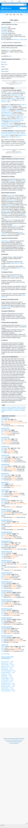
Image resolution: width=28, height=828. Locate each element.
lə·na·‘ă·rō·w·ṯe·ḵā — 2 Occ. (8, 671)
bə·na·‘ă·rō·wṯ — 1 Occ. (7, 661)
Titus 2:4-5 (23, 325)
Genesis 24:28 (5, 437)
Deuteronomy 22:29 (10, 115)
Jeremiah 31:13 (5, 306)
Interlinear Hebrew (16, 407)
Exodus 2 (19, 268)
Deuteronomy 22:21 (6, 560)
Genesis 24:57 (5, 455)
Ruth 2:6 (23, 125)
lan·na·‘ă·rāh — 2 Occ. (7, 669)
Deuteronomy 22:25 (6, 590)
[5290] (1, 370)
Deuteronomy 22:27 (6, 618)
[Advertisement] (14, 719)
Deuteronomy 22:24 (6, 582)
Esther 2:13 (23, 117)
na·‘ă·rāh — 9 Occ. (6, 674)
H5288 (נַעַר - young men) (19, 39)
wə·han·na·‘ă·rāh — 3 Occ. (8, 684)
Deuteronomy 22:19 (15, 95)
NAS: (2, 421)
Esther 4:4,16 (22, 135)
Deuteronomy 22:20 (6, 123)
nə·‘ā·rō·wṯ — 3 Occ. (6, 681)
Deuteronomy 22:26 (6, 600)
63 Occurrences (5, 654)
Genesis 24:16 (15, 276)
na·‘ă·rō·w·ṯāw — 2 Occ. (7, 678)
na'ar (9, 50)
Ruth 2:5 (8, 137)
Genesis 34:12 (5, 490)
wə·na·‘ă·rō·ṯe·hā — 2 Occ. (8, 691)
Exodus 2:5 (4, 101)
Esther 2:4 (4, 117)
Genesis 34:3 (19, 110)
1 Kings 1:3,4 (19, 115)
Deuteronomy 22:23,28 (7, 120)
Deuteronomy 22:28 (6, 627)
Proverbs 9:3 (8, 134)
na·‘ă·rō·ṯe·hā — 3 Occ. (7, 680)
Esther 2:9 (7, 135)
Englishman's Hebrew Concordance (10, 410)
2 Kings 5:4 (9, 106)
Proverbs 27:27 (16, 134)
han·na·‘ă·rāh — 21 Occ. (7, 664)
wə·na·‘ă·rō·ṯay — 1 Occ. (7, 689)
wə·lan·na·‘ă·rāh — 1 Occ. (8, 686)
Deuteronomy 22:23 (6, 573)
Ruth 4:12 (3, 126)
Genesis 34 (9, 204)
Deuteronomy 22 (5, 241)
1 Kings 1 (9, 220)
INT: (2, 425)
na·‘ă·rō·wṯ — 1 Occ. (6, 675)
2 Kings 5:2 (23, 104)
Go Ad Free (2, 825)
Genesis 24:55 (5, 446)
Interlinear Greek (5, 407)
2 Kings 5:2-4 (15, 226)
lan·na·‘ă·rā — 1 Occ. (7, 667)
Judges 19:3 (10, 92)
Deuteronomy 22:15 (8, 112)
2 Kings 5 (5, 269)
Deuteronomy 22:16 (6, 114)
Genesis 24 (13, 180)
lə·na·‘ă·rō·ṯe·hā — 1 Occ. (8, 672)
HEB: (2, 419)
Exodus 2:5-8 (5, 210)
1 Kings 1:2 (17, 120)
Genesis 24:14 (5, 110)
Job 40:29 (9, 107)
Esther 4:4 (13, 98)
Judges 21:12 (19, 118)
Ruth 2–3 (7, 214)
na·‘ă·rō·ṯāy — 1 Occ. (7, 677)
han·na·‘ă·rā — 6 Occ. (7, 663)
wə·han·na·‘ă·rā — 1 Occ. (8, 683)
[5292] (26, 370)
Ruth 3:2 (9, 100)
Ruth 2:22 (3, 100)
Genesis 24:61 (21, 100)
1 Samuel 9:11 (19, 96)
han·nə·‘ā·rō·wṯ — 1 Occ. (7, 666)
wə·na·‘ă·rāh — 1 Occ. (7, 688)
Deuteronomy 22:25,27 (7, 125)
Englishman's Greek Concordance (16, 408)
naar (6, 64)
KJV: (2, 422)
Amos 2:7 (9, 128)
